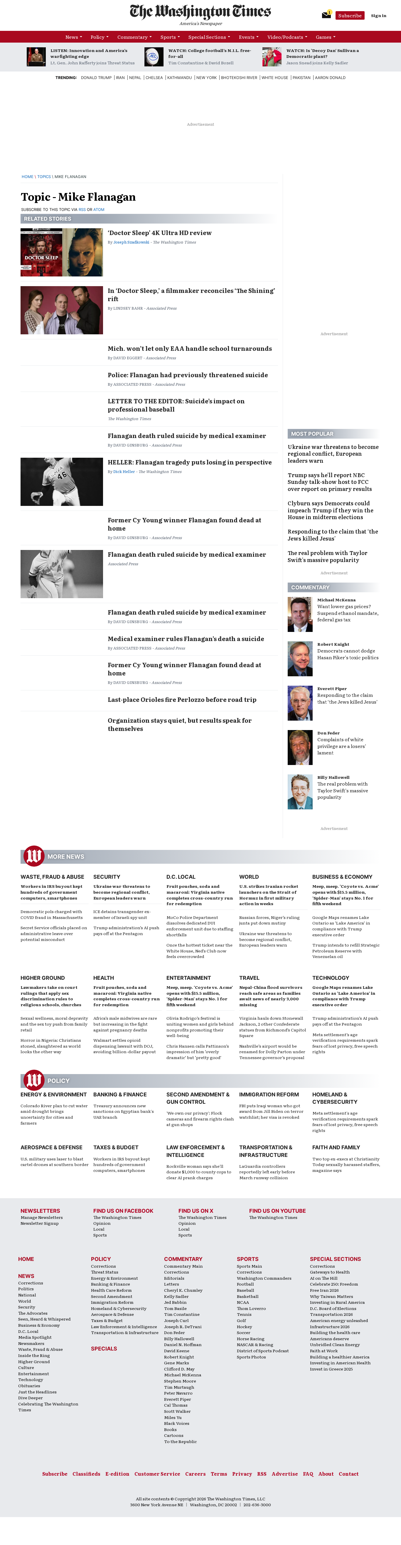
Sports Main (249, 1266)
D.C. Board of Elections (333, 1308)
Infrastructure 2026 (330, 1326)
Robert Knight (333, 644)
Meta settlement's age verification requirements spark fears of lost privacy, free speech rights (345, 1121)
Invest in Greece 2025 (331, 1369)
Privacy (242, 1473)
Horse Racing (250, 1338)
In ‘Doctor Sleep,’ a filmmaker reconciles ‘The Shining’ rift (191, 294)
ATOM (99, 209)
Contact (349, 1473)
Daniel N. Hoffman (183, 1344)
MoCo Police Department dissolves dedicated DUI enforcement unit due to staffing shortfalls (199, 925)
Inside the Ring (34, 1355)
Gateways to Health (330, 1272)
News (71, 36)
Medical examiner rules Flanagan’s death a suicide (186, 638)
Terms (219, 1473)
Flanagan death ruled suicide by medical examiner (187, 435)
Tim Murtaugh (179, 1387)
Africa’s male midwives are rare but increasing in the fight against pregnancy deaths (125, 1023)
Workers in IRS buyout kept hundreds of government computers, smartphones (51, 891)
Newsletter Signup (40, 1223)
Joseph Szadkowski (131, 242)
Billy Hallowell (333, 777)
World (249, 877)
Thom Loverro (251, 1308)
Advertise (285, 1473)
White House (275, 77)
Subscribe (350, 15)
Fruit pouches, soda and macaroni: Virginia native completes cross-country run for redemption (199, 894)
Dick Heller (124, 471)
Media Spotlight (35, 1337)
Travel (249, 978)
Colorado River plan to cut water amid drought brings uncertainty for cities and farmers (54, 1114)
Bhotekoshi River (239, 77)
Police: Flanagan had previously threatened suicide (188, 374)
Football (245, 1284)
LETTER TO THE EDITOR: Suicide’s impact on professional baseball (176, 404)
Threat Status (104, 1272)
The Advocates (33, 1313)
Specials (104, 1349)
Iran (120, 77)
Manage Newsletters (42, 1217)
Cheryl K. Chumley (183, 1290)
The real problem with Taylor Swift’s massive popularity (342, 790)
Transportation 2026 (331, 1314)
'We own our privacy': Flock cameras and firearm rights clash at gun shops (200, 1118)
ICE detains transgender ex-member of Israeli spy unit (122, 914)
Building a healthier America (340, 1357)
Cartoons (173, 1435)
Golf (241, 1320)
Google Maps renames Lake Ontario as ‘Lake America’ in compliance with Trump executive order (341, 925)
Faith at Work (324, 1350)
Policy (98, 36)
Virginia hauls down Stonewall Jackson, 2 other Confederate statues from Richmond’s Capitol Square (272, 1026)
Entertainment (188, 978)
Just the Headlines (37, 1392)
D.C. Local (181, 877)
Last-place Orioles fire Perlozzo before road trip (182, 699)
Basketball (248, 1296)
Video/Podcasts (285, 36)
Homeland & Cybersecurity (118, 1308)
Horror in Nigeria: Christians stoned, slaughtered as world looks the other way (51, 1045)
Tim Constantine (182, 1314)
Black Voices (176, 1423)
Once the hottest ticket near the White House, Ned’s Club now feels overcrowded (199, 950)
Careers (195, 1473)
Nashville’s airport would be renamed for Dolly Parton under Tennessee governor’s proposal (272, 1051)
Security (106, 877)
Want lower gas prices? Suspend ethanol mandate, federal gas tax (348, 613)
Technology (330, 978)
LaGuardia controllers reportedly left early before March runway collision (267, 1171)
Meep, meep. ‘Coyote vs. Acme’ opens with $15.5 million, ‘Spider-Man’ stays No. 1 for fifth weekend (345, 894)
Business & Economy (342, 877)
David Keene (176, 1350)
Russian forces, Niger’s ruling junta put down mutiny (269, 920)
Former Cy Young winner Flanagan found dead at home (184, 523)
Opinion (102, 1223)
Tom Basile (175, 1308)
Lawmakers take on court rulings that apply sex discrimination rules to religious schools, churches (51, 995)
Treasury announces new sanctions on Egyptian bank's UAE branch (123, 1111)
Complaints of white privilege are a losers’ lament (341, 746)
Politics (26, 1288)
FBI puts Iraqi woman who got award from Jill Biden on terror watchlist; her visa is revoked (271, 1111)
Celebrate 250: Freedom (334, 1284)
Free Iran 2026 (324, 1290)
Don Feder (328, 733)
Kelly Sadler (176, 1296)
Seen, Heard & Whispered (44, 1319)
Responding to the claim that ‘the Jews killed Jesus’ (347, 698)
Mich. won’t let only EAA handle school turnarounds (190, 348)
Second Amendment (111, 1296)
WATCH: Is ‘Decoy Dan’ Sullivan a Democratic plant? (322, 53)
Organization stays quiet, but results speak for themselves (180, 724)
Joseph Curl (176, 1320)
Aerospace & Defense (51, 1147)
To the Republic (180, 1441)
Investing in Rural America (337, 1302)
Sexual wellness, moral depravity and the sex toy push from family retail (54, 1023)
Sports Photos (251, 1357)
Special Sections (207, 36)
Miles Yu (173, 1417)
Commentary (132, 36)
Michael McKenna (336, 600)
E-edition (117, 1473)
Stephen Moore (180, 1381)
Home (27, 176)
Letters (171, 1284)
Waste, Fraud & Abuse (52, 877)
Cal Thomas (176, 1405)
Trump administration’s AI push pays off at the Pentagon (126, 930)
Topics (44, 176)
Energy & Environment (54, 1094)
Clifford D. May (179, 1369)
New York (206, 77)
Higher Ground (43, 978)
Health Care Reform (111, 1290)
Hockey (244, 1326)
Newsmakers (31, 1343)
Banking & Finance (120, 1094)
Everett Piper (332, 688)
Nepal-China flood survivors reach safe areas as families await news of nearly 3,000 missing (270, 995)
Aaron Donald (330, 77)
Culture (26, 1367)
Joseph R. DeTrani (183, 1326)
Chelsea (154, 77)
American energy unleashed (339, 1320)
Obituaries (29, 1385)
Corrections (30, 1283)
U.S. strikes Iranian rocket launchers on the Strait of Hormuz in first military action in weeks (268, 894)
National (27, 1295)
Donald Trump (96, 77)
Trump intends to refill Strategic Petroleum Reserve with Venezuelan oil (346, 950)
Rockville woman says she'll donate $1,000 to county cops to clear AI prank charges (198, 1171)
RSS (82, 209)
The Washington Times (117, 1217)
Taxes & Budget (116, 1147)
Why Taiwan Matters (331, 1296)
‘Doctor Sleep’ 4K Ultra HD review (160, 232)
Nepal (135, 77)
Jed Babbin (175, 1302)
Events (247, 36)
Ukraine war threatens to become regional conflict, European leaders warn (121, 891)
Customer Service (157, 1473)
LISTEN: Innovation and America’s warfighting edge (88, 53)
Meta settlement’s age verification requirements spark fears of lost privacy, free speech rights (345, 1043)
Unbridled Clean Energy (335, 1344)
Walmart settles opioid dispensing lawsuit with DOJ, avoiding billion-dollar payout (124, 1045)
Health (103, 978)
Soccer (243, 1332)
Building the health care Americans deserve (335, 1335)
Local (99, 1229)
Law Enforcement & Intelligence (124, 1326)
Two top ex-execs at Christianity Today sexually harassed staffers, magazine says (346, 1164)
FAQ (308, 1473)
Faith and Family (336, 1147)
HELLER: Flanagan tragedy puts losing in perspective (190, 461)
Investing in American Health (340, 1362)
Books (170, 1429)
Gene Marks (176, 1362)
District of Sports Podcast (263, 1350)
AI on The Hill (324, 1278)
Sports (168, 36)
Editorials (174, 1278)
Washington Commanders (264, 1278)
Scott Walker (177, 1411)
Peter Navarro (178, 1393)
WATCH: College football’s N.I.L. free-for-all (209, 53)
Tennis (244, 1314)
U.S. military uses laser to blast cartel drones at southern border (55, 1161)
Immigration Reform (269, 1094)
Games (323, 36)
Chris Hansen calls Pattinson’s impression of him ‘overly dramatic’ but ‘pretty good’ (197, 1051)
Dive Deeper (30, 1397)
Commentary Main (183, 1266)
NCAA (243, 1302)
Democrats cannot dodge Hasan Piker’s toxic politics (348, 654)
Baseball (245, 1290)
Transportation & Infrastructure (125, 1332)
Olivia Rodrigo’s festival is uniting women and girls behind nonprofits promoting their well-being (200, 1026)
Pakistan (302, 77)
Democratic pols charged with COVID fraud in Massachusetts (52, 914)
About (326, 1473)
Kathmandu (179, 77)
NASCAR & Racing (255, 1344)
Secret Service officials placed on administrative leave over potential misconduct (54, 933)
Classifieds (86, 1473)
